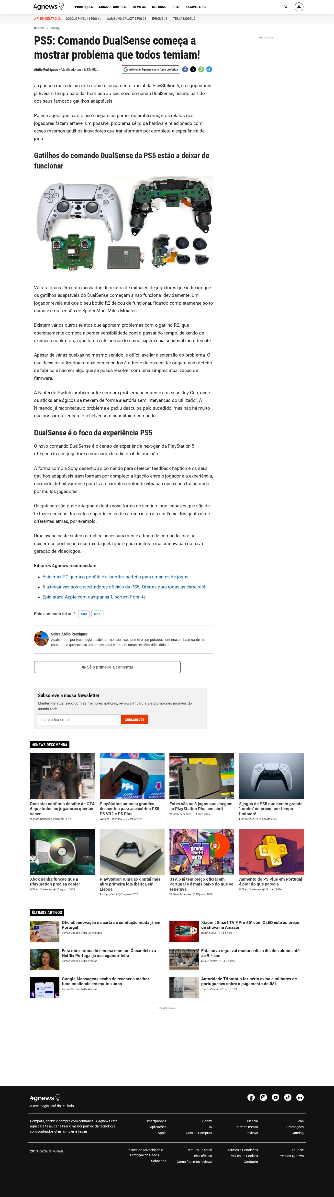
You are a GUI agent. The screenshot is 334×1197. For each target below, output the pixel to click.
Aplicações (158, 1127)
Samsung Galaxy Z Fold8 (126, 19)
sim (84, 614)
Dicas (176, 7)
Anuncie (297, 1150)
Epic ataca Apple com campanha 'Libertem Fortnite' (94, 597)
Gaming (298, 1133)
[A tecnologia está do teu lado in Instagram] (263, 1097)
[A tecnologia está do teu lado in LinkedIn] (300, 1097)
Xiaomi (206, 1121)
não (97, 614)
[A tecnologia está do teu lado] (49, 6)
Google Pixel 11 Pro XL (83, 19)
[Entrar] (299, 6)
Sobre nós (158, 1161)
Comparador (196, 7)
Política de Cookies (244, 1156)
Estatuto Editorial (199, 1150)
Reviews (139, 7)
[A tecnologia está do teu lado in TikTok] (287, 1097)
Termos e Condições (243, 1150)
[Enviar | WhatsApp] (201, 69)
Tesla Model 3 (184, 19)
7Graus (58, 1151)
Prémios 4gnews (291, 1156)
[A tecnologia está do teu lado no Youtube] (275, 1097)
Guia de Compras (199, 1133)
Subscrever (134, 720)
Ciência (252, 1121)
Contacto (251, 1162)
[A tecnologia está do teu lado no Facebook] (251, 1097)
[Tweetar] (193, 69)
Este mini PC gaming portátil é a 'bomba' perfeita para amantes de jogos (116, 577)
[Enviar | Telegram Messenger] (209, 69)
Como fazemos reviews (194, 1162)
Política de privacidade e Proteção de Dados (144, 1152)
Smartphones (156, 1121)
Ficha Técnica (201, 1156)
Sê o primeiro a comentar (110, 667)
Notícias (159, 7)
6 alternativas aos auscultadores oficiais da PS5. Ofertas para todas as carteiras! (124, 587)
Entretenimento (246, 1127)
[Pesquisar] (286, 7)
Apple (162, 1133)
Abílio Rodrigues (46, 69)
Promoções (84, 7)
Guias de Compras (113, 7)
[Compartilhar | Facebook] (185, 69)
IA (210, 1127)
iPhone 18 (159, 19)
